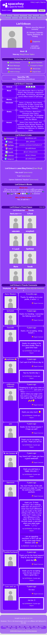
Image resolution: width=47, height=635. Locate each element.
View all (29, 288)
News (9, 626)
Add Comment (38, 288)
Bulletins (36, 15)
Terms (36, 626)
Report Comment (38, 303)
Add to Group (15, 71)
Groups (8, 18)
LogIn (37, 2)
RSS (32, 626)
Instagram (10, 139)
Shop (34, 18)
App (29, 18)
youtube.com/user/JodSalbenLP (30, 145)
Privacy (41, 626)
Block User (36, 68)
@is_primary (30, 142)
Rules (14, 626)
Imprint (8, 628)
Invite (25, 18)
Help (32, 2)
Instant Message (14, 68)
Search (41, 10)
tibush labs (29, 618)
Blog (30, 15)
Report (32, 353)
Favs (20, 18)
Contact (13, 628)
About (39, 18)
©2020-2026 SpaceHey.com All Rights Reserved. (23, 631)
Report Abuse (21, 628)
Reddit (10, 152)
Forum (42, 15)
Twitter (10, 142)
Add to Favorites (36, 62)
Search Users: (7, 10)
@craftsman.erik (30, 138)
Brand (22, 626)
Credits (27, 626)
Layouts (15, 18)
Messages (23, 15)
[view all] (42, 207)
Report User (36, 71)
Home (4, 15)
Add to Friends (14, 62)
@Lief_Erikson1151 (31, 152)
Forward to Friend (36, 65)
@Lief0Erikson (30, 148)
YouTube (10, 145)
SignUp (43, 2)
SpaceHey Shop (36, 628)
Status (28, 628)
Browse (9, 15)
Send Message (15, 65)
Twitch (10, 149)
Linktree (10, 156)
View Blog (37, 168)
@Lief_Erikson (30, 155)
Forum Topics (29, 54)
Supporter (36, 41)
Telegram (10, 159)
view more (28, 172)
